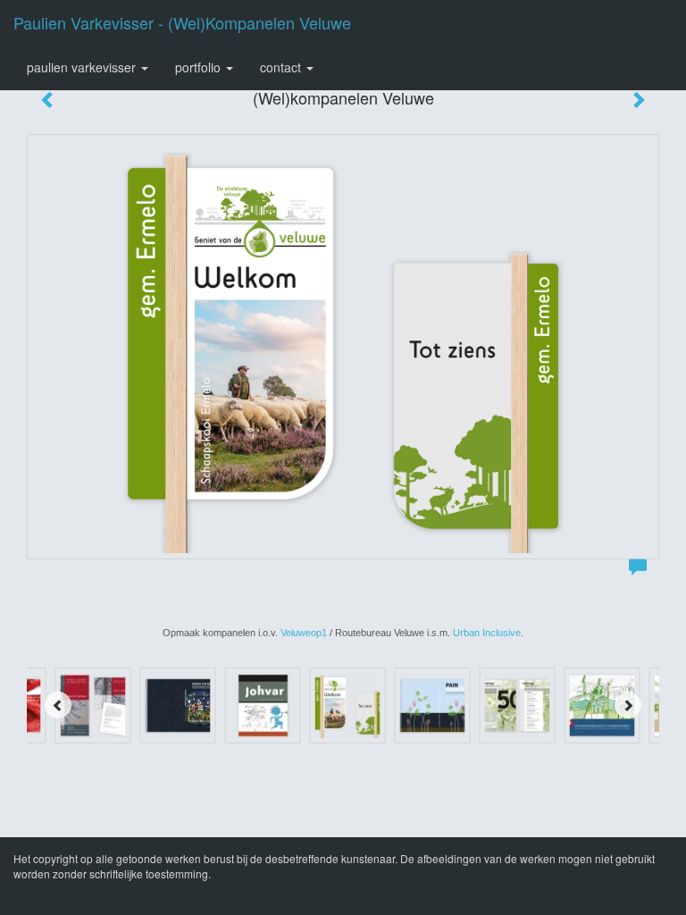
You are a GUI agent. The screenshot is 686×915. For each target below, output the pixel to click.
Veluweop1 (303, 632)
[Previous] (58, 705)
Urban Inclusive (487, 632)
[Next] (628, 705)
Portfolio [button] (199, 67)
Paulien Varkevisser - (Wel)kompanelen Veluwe (182, 22)
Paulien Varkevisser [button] (83, 67)
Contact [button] (282, 67)
